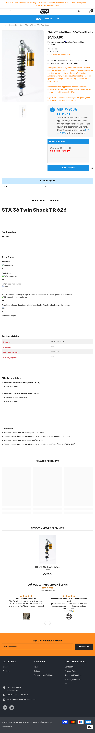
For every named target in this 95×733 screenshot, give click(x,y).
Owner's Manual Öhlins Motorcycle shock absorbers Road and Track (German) (34, 444)
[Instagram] (11, 707)
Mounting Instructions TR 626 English (19, 432)
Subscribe (84, 646)
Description (38, 200)
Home (4, 25)
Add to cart (68, 168)
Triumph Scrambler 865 (22, 382)
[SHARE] (91, 168)
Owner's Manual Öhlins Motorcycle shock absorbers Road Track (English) (32, 436)
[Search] (10, 11)
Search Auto (7, 727)
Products (13, 25)
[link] (16, 509)
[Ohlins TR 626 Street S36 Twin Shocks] (47, 549)
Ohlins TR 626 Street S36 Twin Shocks (47, 568)
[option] (47, 4)
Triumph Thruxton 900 (21, 393)
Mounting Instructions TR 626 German (19, 440)
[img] (47, 587)
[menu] (3, 11)
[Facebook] (5, 707)
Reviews (54, 200)
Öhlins (57, 49)
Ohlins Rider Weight (60, 151)
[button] (45, 623)
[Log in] (79, 11)
